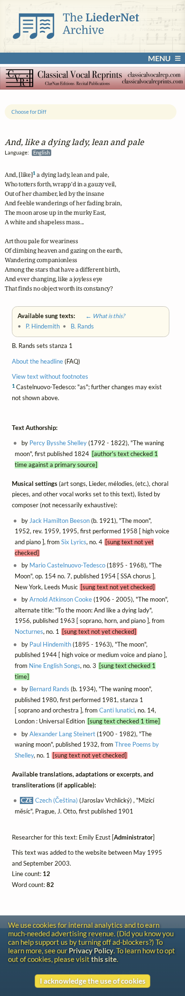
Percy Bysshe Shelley (58, 443)
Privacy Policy (91, 950)
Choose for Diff (28, 112)
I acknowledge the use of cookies (93, 981)
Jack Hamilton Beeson (59, 520)
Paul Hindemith (50, 644)
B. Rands (82, 326)
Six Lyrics (73, 542)
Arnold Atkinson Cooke (60, 599)
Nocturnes (29, 631)
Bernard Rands (49, 689)
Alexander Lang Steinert (62, 734)
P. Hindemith (43, 326)
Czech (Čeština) (56, 800)
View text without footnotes (50, 376)
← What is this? (100, 315)
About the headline (37, 361)
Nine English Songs (54, 665)
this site (104, 959)
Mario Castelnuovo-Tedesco (67, 565)
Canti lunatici (117, 710)
